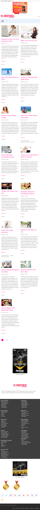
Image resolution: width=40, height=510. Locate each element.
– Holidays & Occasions (24, 433)
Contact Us (22, 508)
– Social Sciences (3, 456)
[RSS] (2, 499)
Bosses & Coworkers (5, 255)
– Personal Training (24, 405)
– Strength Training (24, 407)
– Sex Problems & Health (5, 435)
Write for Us (32, 508)
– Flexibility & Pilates (24, 403)
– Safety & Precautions (4, 423)
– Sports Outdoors (4, 425)
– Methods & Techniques (25, 415)
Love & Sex (3, 333)
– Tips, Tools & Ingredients (25, 437)
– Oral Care (2, 415)
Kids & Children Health (25, 140)
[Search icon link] (38, 1)
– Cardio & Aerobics (24, 401)
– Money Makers (23, 416)
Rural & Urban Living (5, 256)
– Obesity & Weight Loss (25, 404)
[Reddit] (23, 495)
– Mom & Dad (23, 424)
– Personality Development (5, 454)
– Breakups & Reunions (4, 431)
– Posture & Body (23, 406)
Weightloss (3, 139)
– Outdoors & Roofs (24, 444)
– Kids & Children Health (25, 423)
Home (14, 508)
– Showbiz (2, 446)
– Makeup (2, 414)
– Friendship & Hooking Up (5, 433)
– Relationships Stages (4, 434)
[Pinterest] (15, 495)
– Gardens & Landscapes (25, 441)
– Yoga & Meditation (4, 407)
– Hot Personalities (4, 442)
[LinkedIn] (19, 495)
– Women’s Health (3, 405)
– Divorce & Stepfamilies (25, 421)
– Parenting (23, 425)
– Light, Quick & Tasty (24, 434)
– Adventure (3, 420)
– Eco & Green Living (4, 451)
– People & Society (4, 453)
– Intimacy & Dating (4, 432)
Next (7, 340)
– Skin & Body (3, 416)
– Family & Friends (24, 422)
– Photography (3, 422)
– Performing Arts (3, 445)
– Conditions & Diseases (4, 402)
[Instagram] (10, 495)
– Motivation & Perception (5, 452)
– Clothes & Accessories (4, 411)
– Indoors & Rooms (24, 443)
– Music (2, 444)
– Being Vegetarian (24, 431)
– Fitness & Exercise (24, 402)
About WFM (18, 508)
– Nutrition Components (24, 435)
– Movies (2, 443)
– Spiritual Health (3, 406)
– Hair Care (2, 413)
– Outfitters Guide (3, 421)
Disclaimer (27, 508)
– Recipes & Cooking (24, 436)
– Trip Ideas (2, 427)
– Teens (22, 428)
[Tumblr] (32, 495)
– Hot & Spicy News (4, 441)
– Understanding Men (4, 437)
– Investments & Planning (25, 413)
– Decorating (23, 439)
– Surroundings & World (4, 457)
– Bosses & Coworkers (24, 420)
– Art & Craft (3, 450)
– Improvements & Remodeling (26, 442)
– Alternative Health (4, 401)
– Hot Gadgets (23, 412)
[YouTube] (27, 495)
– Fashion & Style (3, 412)
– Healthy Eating (23, 432)
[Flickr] (36, 495)
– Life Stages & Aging (4, 403)
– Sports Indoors (3, 424)
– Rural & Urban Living (4, 455)
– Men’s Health (3, 404)
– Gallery (22, 440)
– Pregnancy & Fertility (24, 427)
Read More (3, 61)
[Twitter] (6, 495)
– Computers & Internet (24, 411)
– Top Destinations (4, 426)
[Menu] (38, 16)
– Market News (23, 414)
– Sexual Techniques (4, 436)
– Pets (22, 426)
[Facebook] (2, 495)
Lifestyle (3, 64)
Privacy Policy (37, 508)
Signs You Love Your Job (29, 40)
